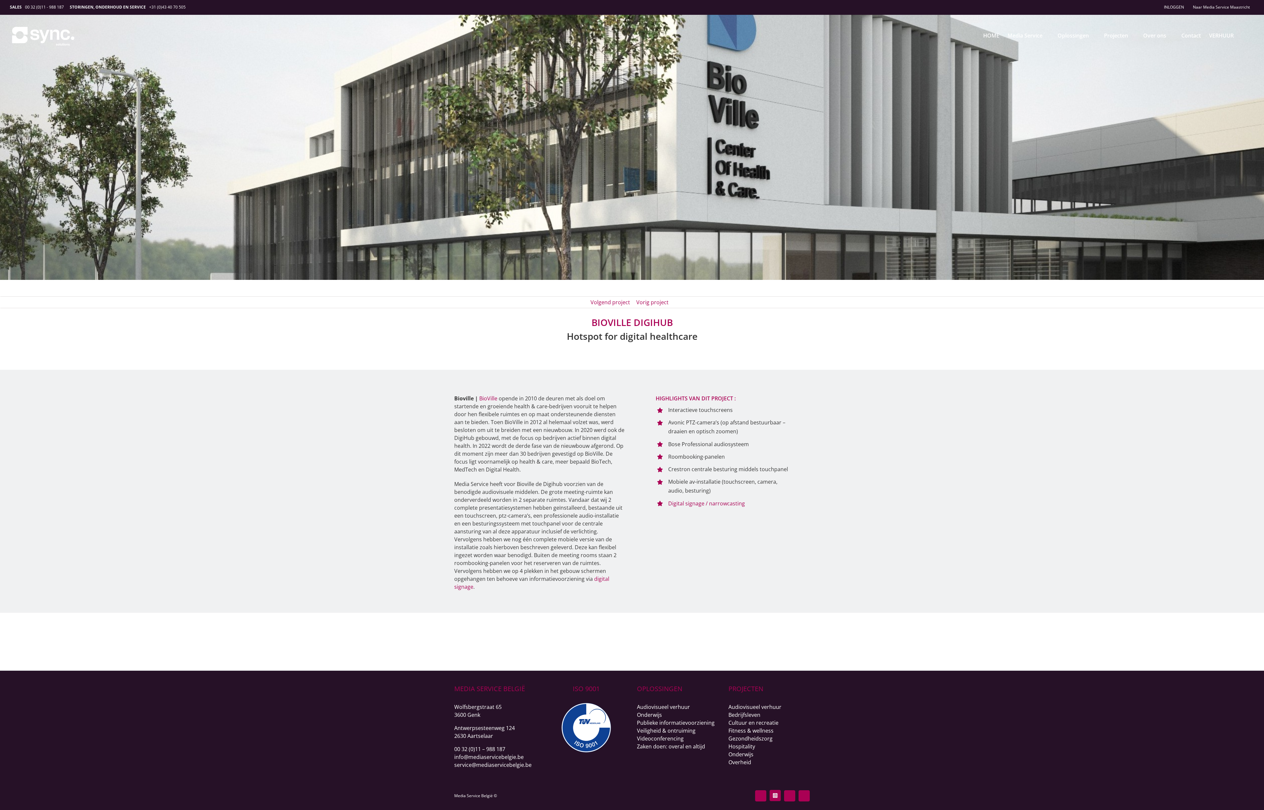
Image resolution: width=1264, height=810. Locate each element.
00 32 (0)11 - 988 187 (44, 7)
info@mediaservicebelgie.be (489, 757)
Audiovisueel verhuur (663, 707)
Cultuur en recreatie (753, 722)
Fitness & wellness (751, 730)
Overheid (739, 762)
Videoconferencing (660, 738)
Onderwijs (649, 714)
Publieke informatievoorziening (676, 722)
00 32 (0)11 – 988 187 (479, 749)
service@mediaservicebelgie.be (493, 765)
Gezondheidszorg (750, 738)
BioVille (488, 398)
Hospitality (741, 746)
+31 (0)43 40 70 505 (167, 7)
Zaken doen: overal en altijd (671, 746)
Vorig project (652, 302)
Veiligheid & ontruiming (666, 730)
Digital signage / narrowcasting (706, 503)
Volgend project (610, 302)
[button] (1244, 35)
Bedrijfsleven (744, 714)
